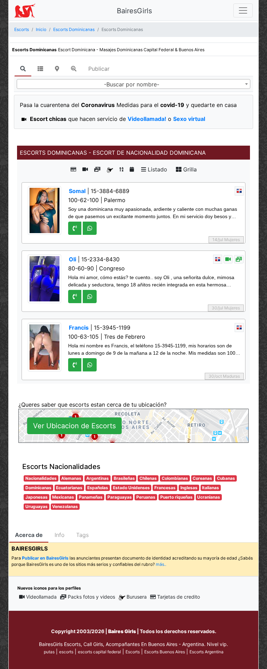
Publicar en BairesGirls (45, 558)
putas (49, 651)
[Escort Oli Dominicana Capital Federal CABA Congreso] (44, 278)
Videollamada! (147, 118)
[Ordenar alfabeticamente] (121, 169)
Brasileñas (124, 478)
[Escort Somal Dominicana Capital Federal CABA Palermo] (44, 210)
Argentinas (97, 478)
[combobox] (133, 84)
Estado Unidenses (131, 487)
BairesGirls (134, 11)
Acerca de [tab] (29, 534)
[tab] (23, 69)
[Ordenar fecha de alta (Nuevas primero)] (132, 169)
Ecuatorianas (69, 487)
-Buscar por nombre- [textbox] (131, 84)
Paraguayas (119, 497)
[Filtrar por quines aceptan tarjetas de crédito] (73, 169)
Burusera (137, 597)
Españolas (97, 487)
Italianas (210, 487)
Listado (156, 169)
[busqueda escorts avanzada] (73, 69)
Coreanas (202, 478)
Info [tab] (59, 534)
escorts (66, 651)
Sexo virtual (189, 118)
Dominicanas (38, 487)
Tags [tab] (82, 534)
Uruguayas (36, 506)
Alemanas (71, 478)
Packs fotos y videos (91, 597)
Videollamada (41, 597)
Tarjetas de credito (178, 597)
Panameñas (91, 497)
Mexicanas (63, 497)
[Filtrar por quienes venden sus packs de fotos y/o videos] (97, 169)
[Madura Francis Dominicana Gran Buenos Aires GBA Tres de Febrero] (44, 346)
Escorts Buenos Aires (164, 651)
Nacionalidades (41, 478)
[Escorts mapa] (57, 69)
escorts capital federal (99, 651)
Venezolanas (65, 506)
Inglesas (188, 487)
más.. (161, 564)
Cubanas (226, 478)
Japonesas (36, 497)
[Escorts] (24, 10)
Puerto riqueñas (176, 497)
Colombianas (175, 478)
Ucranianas (208, 497)
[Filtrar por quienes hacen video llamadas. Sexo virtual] (85, 169)
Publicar (99, 68)
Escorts (133, 651)
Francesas (165, 487)
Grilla (189, 169)
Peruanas (145, 497)
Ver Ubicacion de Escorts (74, 426)
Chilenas (148, 478)
